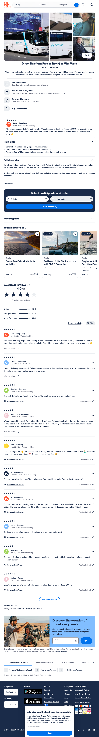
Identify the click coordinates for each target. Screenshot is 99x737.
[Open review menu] (93, 335)
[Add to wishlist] (37, 234)
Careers (67, 694)
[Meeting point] (92, 218)
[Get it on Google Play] (33, 692)
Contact (47, 690)
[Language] (92, 5)
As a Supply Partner (82, 690)
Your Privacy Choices (51, 702)
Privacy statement (61, 651)
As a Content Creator (83, 694)
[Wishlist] (83, 5)
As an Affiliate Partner (83, 698)
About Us (68, 690)
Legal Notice (48, 694)
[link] (22, 254)
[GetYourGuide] (7, 4)
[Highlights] (92, 142)
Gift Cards (68, 706)
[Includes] (92, 183)
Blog (66, 698)
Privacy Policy (49, 698)
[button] (49, 67)
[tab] (18, 662)
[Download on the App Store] (33, 701)
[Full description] (92, 160)
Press (66, 702)
